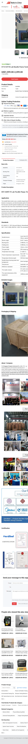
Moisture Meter (6, 712)
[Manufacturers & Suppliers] (14, 2)
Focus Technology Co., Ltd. (18, 738)
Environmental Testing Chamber (8, 693)
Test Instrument (19, 10)
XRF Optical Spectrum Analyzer (8, 696)
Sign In (3, 153)
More (2, 732)
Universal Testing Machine (9, 715)
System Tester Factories (8, 726)
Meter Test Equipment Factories (10, 722)
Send (14, 603)
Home (2, 10)
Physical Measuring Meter (19, 712)
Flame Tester (6, 730)
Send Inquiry (14, 79)
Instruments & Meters (10, 10)
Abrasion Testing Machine (21, 693)
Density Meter (4, 690)
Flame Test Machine (21, 726)
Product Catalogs (22, 687)
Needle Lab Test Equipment (18, 730)
